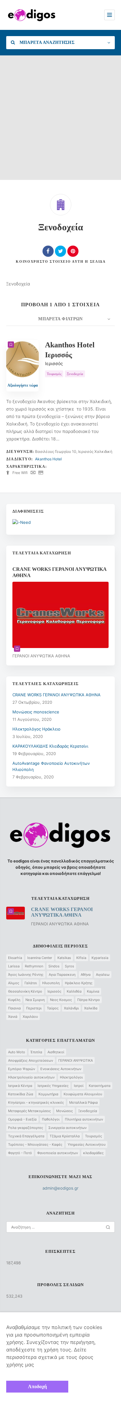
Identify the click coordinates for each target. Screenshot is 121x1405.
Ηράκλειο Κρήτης (78, 983)
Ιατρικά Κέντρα (20, 1085)
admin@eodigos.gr (60, 1188)
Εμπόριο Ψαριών (21, 1069)
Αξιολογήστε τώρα (22, 385)
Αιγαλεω (103, 974)
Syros (69, 966)
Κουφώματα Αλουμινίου (83, 1094)
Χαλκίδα (90, 1008)
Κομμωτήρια (48, 1094)
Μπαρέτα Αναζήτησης (46, 42)
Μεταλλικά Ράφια (83, 1102)
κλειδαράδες (93, 1153)
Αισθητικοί (55, 1052)
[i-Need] (21, 522)
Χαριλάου (30, 1016)
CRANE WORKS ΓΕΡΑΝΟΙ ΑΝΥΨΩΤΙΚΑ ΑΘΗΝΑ (56, 694)
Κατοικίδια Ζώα (20, 1094)
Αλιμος (13, 983)
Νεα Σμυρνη (35, 1000)
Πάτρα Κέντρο (88, 1000)
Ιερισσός (54, 991)
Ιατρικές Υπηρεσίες (53, 1085)
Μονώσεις (64, 1111)
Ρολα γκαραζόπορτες (25, 1127)
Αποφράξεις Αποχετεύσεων (30, 1060)
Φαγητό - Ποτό (20, 1153)
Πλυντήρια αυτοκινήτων (84, 1119)
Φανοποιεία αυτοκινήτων (57, 1153)
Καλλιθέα (74, 991)
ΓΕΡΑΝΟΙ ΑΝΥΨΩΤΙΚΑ (75, 1060)
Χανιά (12, 1016)
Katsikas (64, 958)
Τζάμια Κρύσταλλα (65, 1136)
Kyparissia (100, 958)
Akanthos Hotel (48, 459)
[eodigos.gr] (31, 15)
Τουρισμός (93, 1136)
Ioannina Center (39, 958)
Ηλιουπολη (51, 983)
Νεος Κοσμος (61, 1000)
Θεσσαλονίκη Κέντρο (25, 991)
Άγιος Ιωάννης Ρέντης (25, 974)
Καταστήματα (99, 1085)
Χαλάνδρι (71, 1008)
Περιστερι (34, 1008)
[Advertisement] (60, 119)
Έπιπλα (36, 1052)
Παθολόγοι (51, 1119)
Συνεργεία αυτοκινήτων (67, 1127)
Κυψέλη (14, 1000)
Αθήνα (86, 974)
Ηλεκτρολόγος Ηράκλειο (36, 728)
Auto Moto (16, 1052)
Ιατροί (78, 1085)
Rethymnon (34, 966)
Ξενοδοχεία (87, 1111)
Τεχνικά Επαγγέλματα (26, 1136)
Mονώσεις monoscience (35, 711)
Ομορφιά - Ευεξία (22, 1119)
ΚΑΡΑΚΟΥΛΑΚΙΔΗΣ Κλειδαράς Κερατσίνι (50, 746)
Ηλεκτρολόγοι (71, 1077)
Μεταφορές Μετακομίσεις (29, 1111)
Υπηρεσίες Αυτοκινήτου (86, 1144)
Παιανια (14, 1008)
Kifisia (81, 958)
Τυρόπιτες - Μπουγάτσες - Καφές (35, 1144)
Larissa (14, 966)
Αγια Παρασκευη (62, 974)
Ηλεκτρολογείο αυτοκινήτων (31, 1077)
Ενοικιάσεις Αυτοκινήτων (60, 1069)
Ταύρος (53, 1008)
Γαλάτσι (31, 983)
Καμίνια (93, 991)
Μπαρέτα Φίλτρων (60, 319)
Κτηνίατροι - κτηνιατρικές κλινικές (36, 1102)
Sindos (54, 966)
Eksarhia (15, 958)
